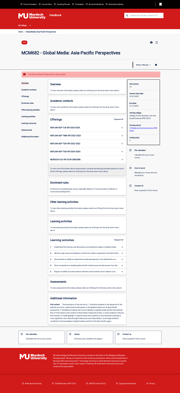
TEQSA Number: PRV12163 (65, 384)
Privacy (152, 384)
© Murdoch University (33, 384)
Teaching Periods (63, 4)
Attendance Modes (116, 4)
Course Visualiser (30, 4)
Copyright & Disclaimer (127, 384)
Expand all (118, 119)
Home (20, 32)
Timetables (79, 4)
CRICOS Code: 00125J (97, 384)
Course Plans (47, 4)
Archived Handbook (96, 4)
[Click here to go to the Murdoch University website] (32, 16)
